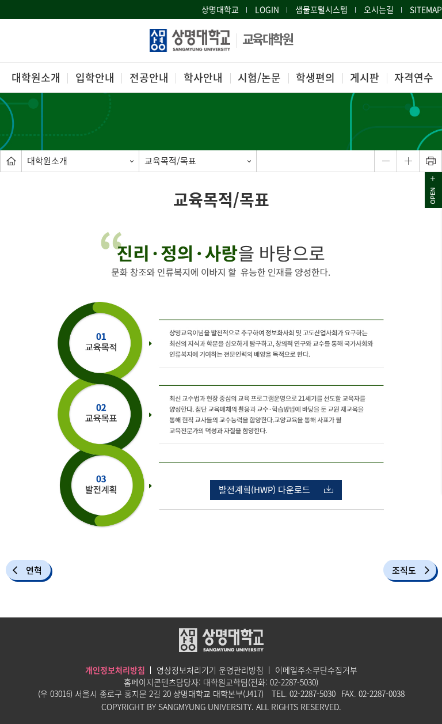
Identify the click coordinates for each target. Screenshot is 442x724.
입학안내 (95, 77)
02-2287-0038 (382, 693)
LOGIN (267, 9)
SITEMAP (426, 9)
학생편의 (315, 77)
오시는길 (379, 9)
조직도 (404, 570)
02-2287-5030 (293, 682)
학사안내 (203, 77)
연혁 (34, 570)
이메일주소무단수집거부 (316, 670)
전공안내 (149, 77)
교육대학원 (267, 38)
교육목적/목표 (170, 160)
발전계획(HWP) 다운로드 (264, 489)
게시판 (364, 77)
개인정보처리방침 (115, 670)
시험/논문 (259, 77)
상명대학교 (220, 9)
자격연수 (413, 77)
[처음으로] (11, 161)
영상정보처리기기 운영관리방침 (210, 670)
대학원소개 (36, 77)
